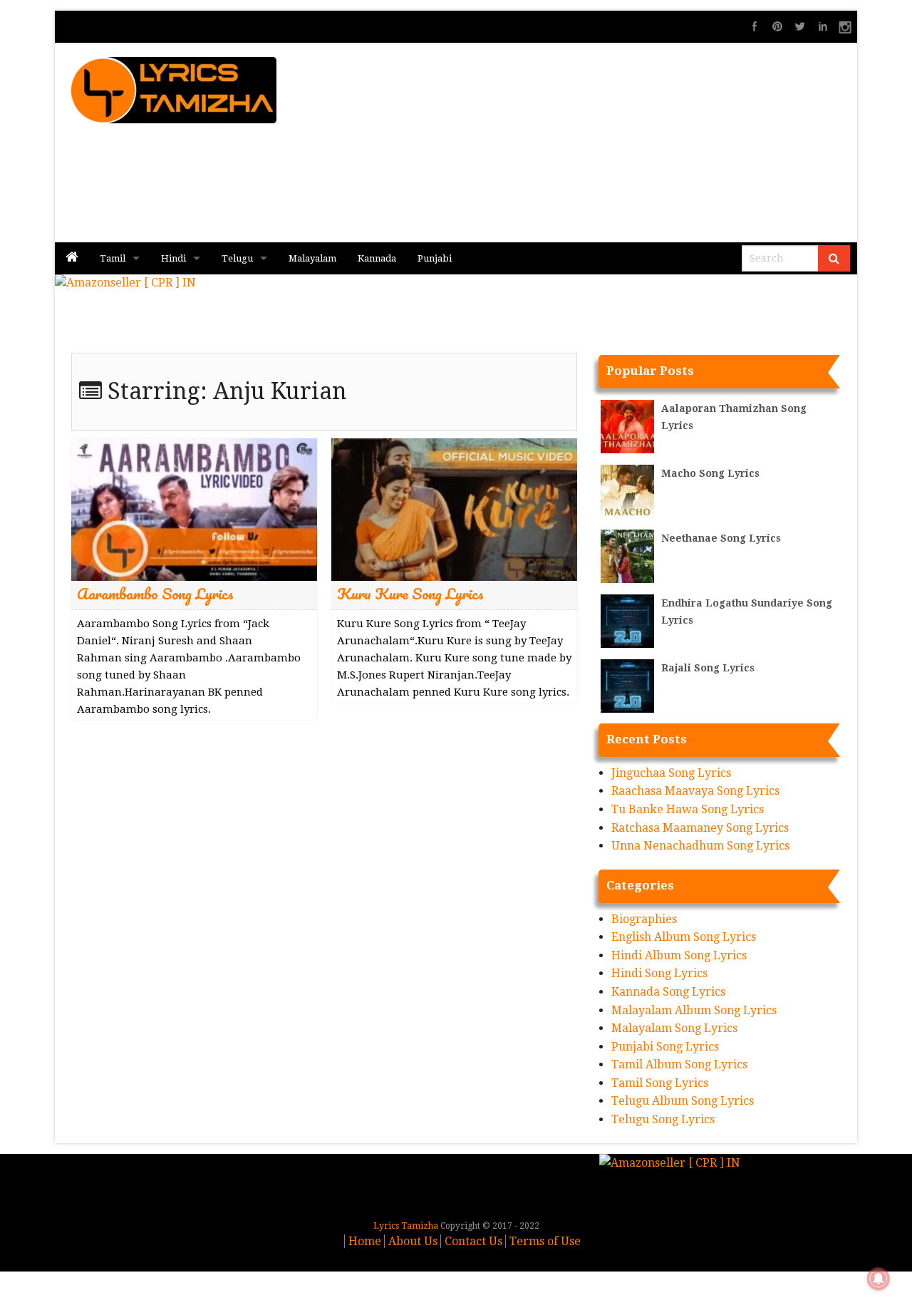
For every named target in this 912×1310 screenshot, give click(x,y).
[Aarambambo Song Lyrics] (194, 508)
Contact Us (473, 1241)
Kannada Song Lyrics (668, 992)
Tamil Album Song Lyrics (679, 1064)
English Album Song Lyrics (683, 937)
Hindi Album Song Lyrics (679, 955)
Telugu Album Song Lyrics (682, 1101)
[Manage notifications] (878, 1278)
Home (364, 1241)
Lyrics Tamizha (405, 1226)
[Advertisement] (620, 142)
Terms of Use (545, 1241)
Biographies (644, 919)
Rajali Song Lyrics (708, 668)
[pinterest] (777, 26)
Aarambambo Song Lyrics (155, 593)
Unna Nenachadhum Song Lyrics (700, 845)
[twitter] (800, 26)
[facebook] (754, 26)
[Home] (72, 258)
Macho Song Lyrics (710, 473)
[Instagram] (845, 26)
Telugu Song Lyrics (663, 1119)
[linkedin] (823, 26)
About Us (412, 1241)
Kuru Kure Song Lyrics (410, 593)
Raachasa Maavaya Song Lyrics (695, 791)
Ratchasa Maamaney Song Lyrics (700, 828)
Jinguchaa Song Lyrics (671, 773)
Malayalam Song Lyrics (674, 1028)
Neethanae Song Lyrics (721, 538)
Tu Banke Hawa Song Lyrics (687, 809)
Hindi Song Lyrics (659, 973)
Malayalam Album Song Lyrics (694, 1010)
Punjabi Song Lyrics (665, 1046)
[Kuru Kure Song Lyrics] (454, 508)
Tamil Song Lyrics (659, 1083)
